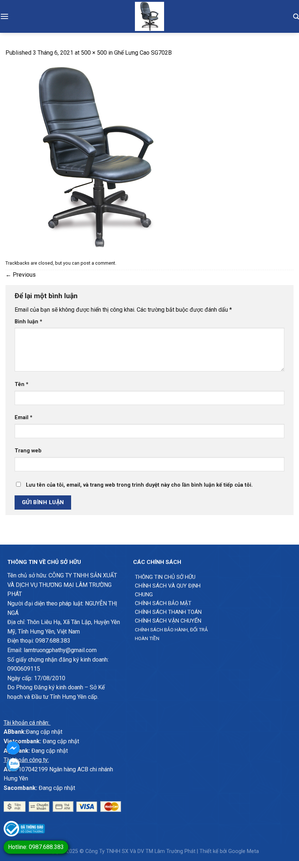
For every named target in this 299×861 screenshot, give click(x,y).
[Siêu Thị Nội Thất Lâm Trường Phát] (149, 16)
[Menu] (4, 16)
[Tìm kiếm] (296, 16)
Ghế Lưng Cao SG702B (143, 52)
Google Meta (243, 851)
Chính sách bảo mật (163, 603)
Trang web (28, 451)
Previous (20, 274)
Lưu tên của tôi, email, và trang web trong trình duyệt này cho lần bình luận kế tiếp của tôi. (139, 485)
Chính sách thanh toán (168, 612)
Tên (21, 384)
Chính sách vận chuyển (168, 620)
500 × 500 (94, 52)
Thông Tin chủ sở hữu (165, 577)
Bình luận (28, 322)
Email (23, 417)
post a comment (98, 263)
